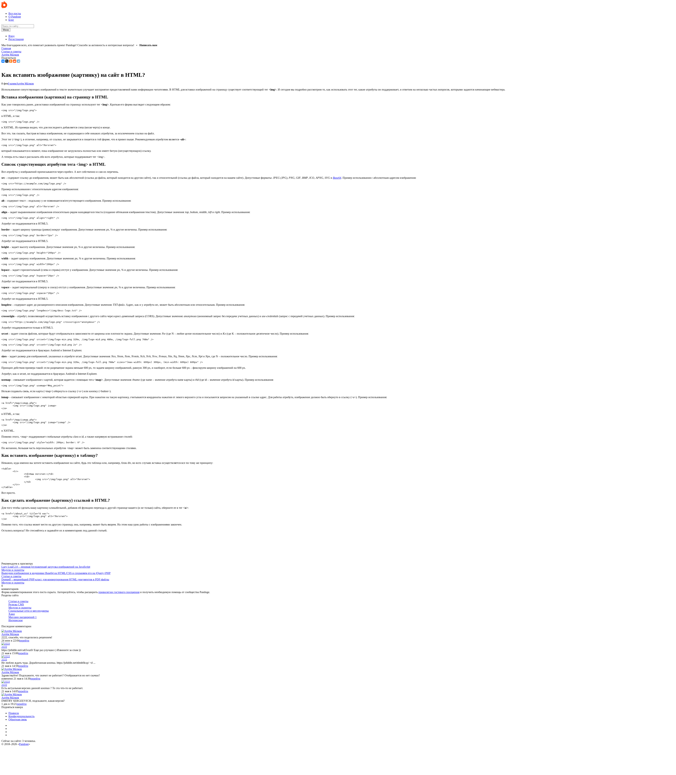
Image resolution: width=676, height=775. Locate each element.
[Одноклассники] (10, 61)
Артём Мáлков (10, 54)
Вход (11, 36)
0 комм (12, 83)
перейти (24, 640)
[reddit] (14, 61)
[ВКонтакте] (3, 61)
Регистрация (16, 39)
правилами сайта (18, 768)
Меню (6, 30)
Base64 (337, 177)
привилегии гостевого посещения (118, 592)
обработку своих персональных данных (358, 750)
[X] (6, 61)
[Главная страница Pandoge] (4, 7)
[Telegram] (18, 61)
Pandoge (24, 744)
